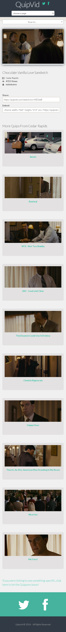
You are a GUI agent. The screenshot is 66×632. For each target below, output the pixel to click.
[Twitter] (43, 4)
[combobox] (33, 22)
